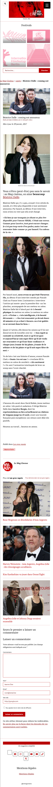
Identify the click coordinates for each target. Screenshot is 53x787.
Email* (5, 689)
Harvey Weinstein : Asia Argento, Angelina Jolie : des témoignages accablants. (26, 565)
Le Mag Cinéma (7, 80)
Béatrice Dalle (11, 197)
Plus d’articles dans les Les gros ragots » (37, 478)
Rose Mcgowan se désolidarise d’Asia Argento (25, 519)
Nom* (4, 681)
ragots (18, 80)
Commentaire (7, 652)
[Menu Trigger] (47, 5)
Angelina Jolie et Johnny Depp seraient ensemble (22, 620)
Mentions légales (26, 773)
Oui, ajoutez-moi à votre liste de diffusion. (18, 708)
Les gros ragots (19, 444)
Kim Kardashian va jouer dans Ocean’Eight (24, 574)
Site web (5, 697)
